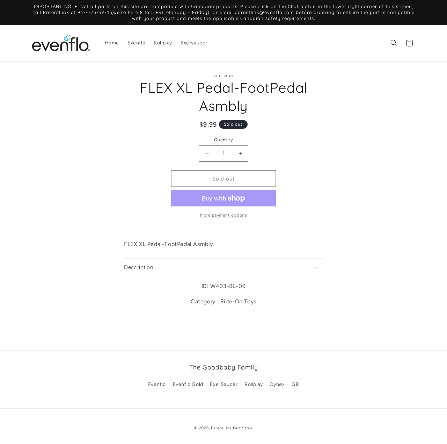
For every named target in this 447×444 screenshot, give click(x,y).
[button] (394, 43)
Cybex (277, 384)
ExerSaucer (223, 384)
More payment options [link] (223, 215)
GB (295, 384)
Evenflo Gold (188, 384)
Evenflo (157, 384)
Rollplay (253, 384)
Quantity (223, 139)
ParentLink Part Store (232, 428)
